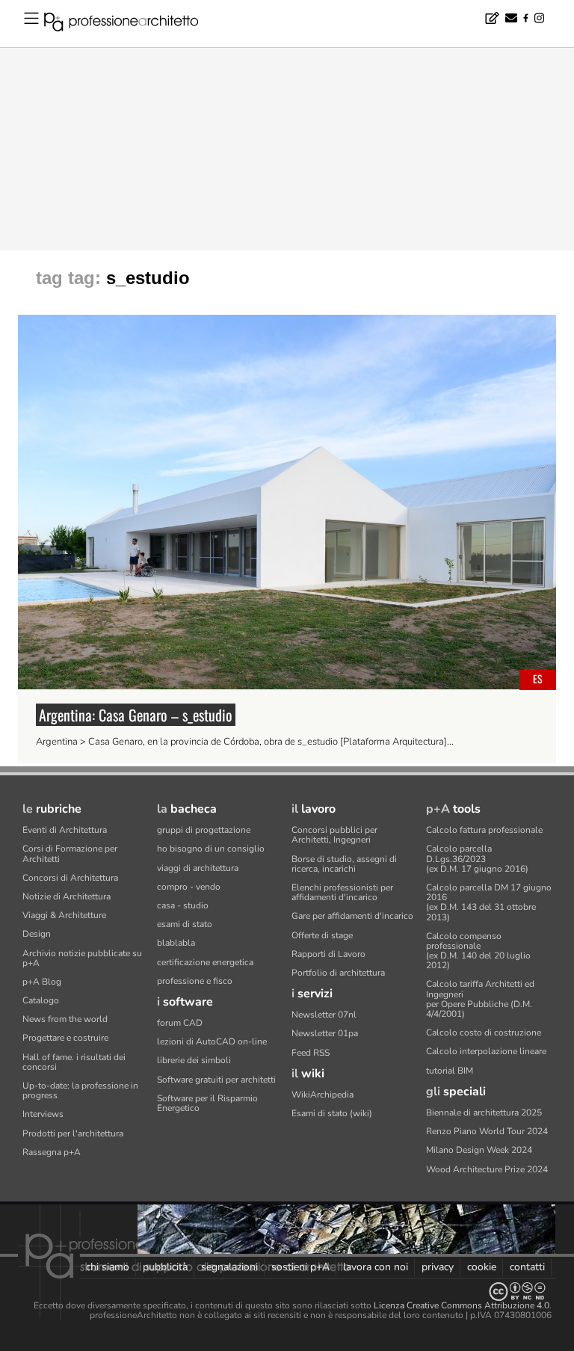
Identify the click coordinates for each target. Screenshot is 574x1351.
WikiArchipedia (322, 1095)
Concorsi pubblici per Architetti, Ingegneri (334, 835)
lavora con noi (375, 1267)
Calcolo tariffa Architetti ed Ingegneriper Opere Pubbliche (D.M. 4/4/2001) (480, 999)
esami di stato (184, 924)
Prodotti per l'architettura (72, 1133)
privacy (438, 1267)
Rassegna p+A (51, 1152)
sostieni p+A (300, 1267)
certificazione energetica (205, 962)
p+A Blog (41, 982)
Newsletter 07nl (324, 1015)
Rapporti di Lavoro (328, 954)
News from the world (65, 1019)
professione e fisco (194, 981)
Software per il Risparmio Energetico (207, 1103)
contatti (527, 1267)
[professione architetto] (130, 24)
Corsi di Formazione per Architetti (69, 853)
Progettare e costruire (65, 1038)
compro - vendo (188, 887)
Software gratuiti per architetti (216, 1080)
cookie (481, 1267)
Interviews (43, 1114)
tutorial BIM (449, 1071)
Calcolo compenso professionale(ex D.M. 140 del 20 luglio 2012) (478, 951)
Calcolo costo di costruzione (483, 1032)
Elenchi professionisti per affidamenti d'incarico (342, 892)
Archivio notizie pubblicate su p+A (82, 958)
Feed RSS (310, 1053)
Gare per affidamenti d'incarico (352, 916)
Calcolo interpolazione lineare (486, 1051)
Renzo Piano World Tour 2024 (487, 1131)
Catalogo (40, 1000)
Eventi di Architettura (64, 830)
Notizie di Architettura (66, 896)
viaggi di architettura (197, 868)
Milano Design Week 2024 (479, 1150)
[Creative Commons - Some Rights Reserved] (287, 1291)
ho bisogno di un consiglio (211, 849)
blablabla (176, 943)
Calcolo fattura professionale (484, 830)
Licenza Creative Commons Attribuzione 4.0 (461, 1305)
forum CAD (180, 1023)
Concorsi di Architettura (70, 878)
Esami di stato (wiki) (331, 1113)
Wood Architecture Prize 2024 (487, 1169)
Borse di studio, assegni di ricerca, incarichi (344, 864)
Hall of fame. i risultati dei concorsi (74, 1062)
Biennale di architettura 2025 (484, 1112)
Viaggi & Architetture (64, 915)
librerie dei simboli (194, 1060)
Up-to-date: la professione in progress (80, 1090)
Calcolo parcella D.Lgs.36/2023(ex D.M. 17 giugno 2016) (477, 858)
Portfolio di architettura (338, 973)
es (538, 678)
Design (36, 934)
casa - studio (183, 905)
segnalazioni (229, 1267)
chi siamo (107, 1267)
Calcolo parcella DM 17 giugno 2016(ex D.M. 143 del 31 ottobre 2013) (489, 902)
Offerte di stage (322, 935)
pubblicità (165, 1267)
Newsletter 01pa (324, 1033)
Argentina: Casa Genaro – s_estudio (135, 715)
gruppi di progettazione (203, 830)
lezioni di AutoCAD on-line (212, 1041)
